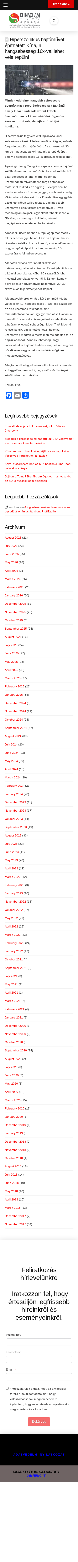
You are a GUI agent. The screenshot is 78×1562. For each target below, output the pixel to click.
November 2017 (15, 1224)
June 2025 (12, 653)
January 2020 (14, 1116)
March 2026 (13, 579)
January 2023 (14, 893)
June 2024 (12, 752)
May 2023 (11, 860)
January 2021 (14, 1017)
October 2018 (14, 1158)
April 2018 (11, 1199)
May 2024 (11, 761)
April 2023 (11, 868)
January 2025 (14, 694)
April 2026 (11, 570)
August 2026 (13, 537)
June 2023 (12, 852)
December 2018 (15, 1141)
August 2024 (13, 736)
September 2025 (16, 628)
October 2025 (14, 620)
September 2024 (16, 727)
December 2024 (15, 703)
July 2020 (11, 1067)
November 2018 (15, 1149)
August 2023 (13, 835)
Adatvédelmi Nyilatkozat (39, 1454)
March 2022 (13, 934)
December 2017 (15, 1216)
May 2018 (11, 1191)
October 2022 (14, 909)
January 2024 (14, 794)
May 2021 (11, 984)
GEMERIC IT (36, 1475)
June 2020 (12, 1075)
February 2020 (14, 1108)
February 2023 (14, 885)
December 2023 (15, 802)
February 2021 (14, 1009)
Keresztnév (13, 1352)
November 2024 (15, 711)
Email (9, 1369)
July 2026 (11, 545)
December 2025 (15, 603)
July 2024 (11, 744)
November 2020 (15, 1034)
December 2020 (15, 1025)
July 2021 (11, 976)
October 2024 (14, 719)
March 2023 (13, 876)
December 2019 (15, 1125)
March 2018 (13, 1207)
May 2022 (11, 918)
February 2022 (14, 943)
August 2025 (13, 636)
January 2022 (14, 951)
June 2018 (12, 1182)
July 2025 (11, 645)
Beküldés (39, 1421)
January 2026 (14, 595)
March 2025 (13, 678)
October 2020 (14, 1042)
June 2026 (12, 554)
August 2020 (13, 1058)
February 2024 (14, 785)
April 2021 (11, 992)
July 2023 (11, 843)
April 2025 (11, 670)
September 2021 (16, 967)
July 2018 (11, 1174)
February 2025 (14, 686)
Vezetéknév (13, 1334)
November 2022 (15, 901)
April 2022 (11, 926)
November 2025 (15, 612)
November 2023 (15, 810)
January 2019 (14, 1133)
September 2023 (16, 827)
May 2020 (11, 1083)
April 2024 (11, 769)
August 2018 (13, 1166)
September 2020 (16, 1050)
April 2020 (11, 1091)
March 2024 (13, 777)
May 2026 (11, 562)
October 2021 (14, 959)
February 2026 (14, 587)
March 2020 (13, 1100)
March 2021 (13, 1000)
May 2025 (11, 661)
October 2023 (14, 818)
